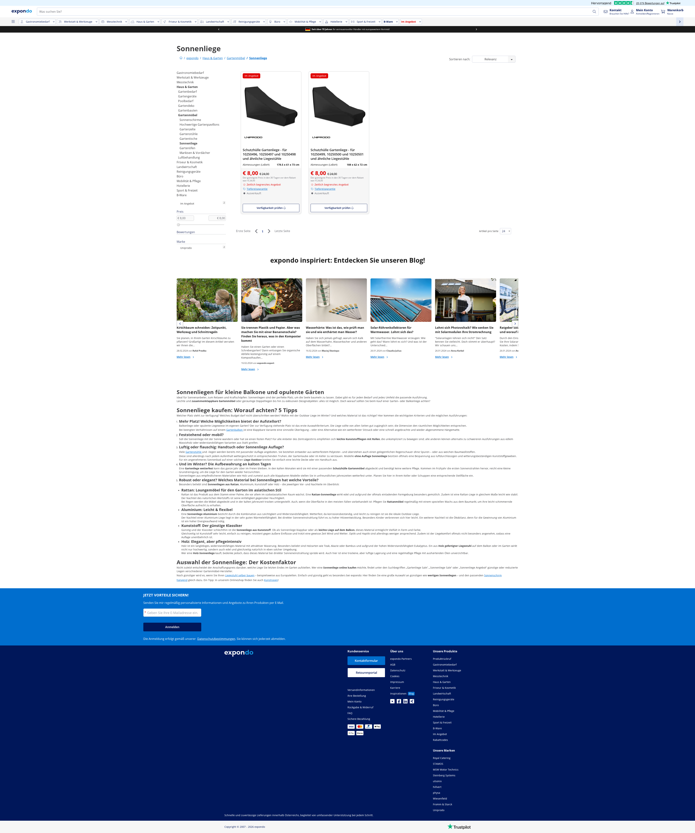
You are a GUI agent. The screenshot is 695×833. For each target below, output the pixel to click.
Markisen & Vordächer (195, 153)
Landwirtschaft (187, 167)
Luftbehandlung (189, 157)
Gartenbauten (187, 110)
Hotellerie (183, 186)
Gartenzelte (187, 129)
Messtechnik (185, 82)
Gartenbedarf (187, 92)
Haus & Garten (187, 87)
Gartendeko (186, 106)
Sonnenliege (188, 143)
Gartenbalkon (234, 430)
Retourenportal (366, 673)
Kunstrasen (271, 580)
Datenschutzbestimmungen (216, 639)
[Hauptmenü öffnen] (13, 22)
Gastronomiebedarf (190, 73)
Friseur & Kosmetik (190, 162)
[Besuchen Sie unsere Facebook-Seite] (399, 702)
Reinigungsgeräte (189, 172)
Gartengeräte (187, 96)
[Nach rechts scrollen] (476, 29)
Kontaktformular (366, 661)
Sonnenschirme (190, 120)
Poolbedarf (185, 101)
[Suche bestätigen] (594, 12)
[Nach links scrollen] (218, 29)
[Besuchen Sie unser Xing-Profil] (412, 702)
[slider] (178, 224)
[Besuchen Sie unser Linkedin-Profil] (405, 702)
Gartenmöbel (187, 115)
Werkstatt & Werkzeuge (193, 77)
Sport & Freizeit (187, 190)
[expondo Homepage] (181, 58)
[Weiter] (269, 231)
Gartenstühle (189, 134)
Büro (180, 176)
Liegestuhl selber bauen (239, 575)
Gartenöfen (187, 148)
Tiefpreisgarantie (257, 189)
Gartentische (188, 139)
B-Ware (182, 195)
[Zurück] (256, 231)
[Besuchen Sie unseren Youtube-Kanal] (392, 702)
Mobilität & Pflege (189, 181)
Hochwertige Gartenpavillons (199, 125)
